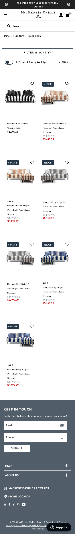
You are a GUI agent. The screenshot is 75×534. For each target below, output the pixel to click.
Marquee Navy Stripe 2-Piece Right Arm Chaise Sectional (18, 374)
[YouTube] (23, 504)
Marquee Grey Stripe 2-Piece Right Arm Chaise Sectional (18, 288)
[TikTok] (13, 504)
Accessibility (37, 528)
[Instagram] (5, 504)
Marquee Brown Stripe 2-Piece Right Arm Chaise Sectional (19, 210)
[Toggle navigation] (5, 14)
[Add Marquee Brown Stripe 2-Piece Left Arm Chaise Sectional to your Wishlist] (67, 83)
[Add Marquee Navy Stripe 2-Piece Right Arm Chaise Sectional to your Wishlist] (31, 326)
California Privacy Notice (26, 525)
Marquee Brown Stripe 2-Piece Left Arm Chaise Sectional (55, 128)
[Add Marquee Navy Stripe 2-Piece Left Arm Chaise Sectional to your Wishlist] (67, 244)
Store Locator (19, 496)
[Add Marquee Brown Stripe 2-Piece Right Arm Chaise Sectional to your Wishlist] (31, 162)
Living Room (35, 35)
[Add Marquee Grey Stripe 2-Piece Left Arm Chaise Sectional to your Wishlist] (67, 162)
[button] (61, 15)
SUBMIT (16, 448)
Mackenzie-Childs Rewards (29, 488)
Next (68, 4)
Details (38, 6)
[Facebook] (9, 504)
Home (6, 35)
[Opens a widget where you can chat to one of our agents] (58, 527)
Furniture (18, 35)
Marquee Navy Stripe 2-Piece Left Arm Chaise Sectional (54, 292)
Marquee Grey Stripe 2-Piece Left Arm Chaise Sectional (54, 207)
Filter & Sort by (37, 52)
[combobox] (34, 26)
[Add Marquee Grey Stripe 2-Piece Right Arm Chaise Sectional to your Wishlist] (31, 244)
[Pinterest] (18, 504)
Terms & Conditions (47, 522)
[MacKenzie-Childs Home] (38, 14)
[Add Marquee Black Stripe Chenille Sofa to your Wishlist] (31, 83)
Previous (6, 4)
